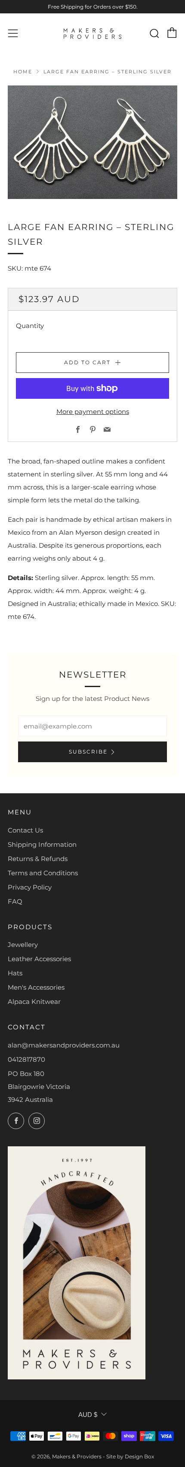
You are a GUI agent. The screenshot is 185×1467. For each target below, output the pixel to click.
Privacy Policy (30, 887)
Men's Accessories (36, 987)
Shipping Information (42, 844)
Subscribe (88, 751)
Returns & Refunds (38, 859)
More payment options (92, 411)
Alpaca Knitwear (34, 1001)
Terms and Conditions (43, 873)
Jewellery (23, 944)
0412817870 (26, 1059)
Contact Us (25, 830)
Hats (15, 973)
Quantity (30, 326)
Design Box (139, 1456)
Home (22, 72)
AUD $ (87, 1414)
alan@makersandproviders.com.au (64, 1045)
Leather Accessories (39, 959)
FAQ (15, 901)
